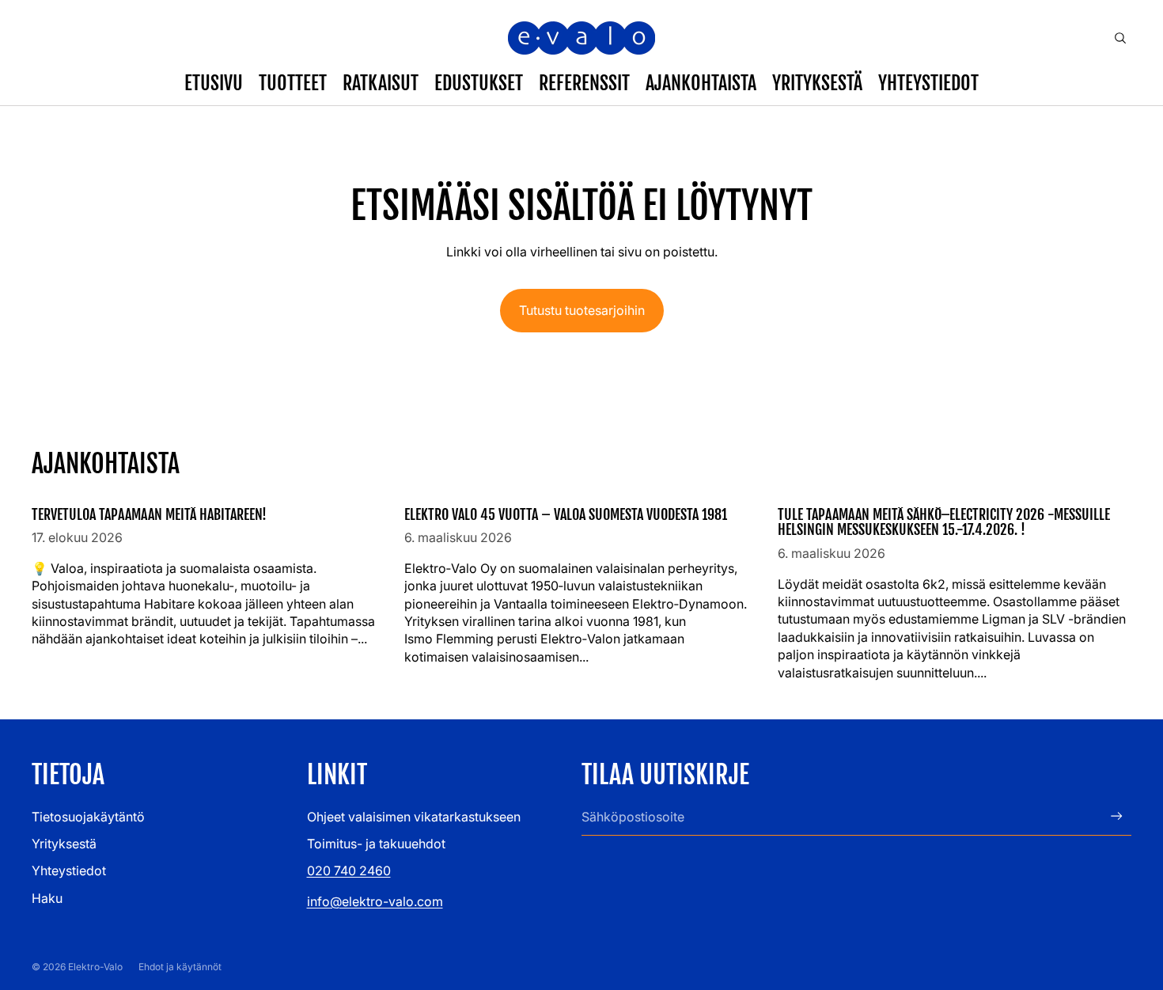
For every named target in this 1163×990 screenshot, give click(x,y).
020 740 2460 (349, 870)
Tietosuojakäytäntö (88, 817)
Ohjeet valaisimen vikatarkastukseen (414, 817)
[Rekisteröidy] (1116, 816)
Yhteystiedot (69, 870)
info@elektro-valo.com (375, 901)
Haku (47, 898)
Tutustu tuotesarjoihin (582, 310)
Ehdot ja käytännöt (180, 967)
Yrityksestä (64, 844)
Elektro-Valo (95, 967)
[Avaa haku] (1120, 38)
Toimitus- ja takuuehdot (376, 844)
